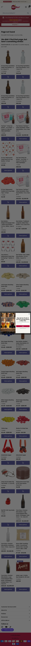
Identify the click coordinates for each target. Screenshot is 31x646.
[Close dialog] (29, 314)
